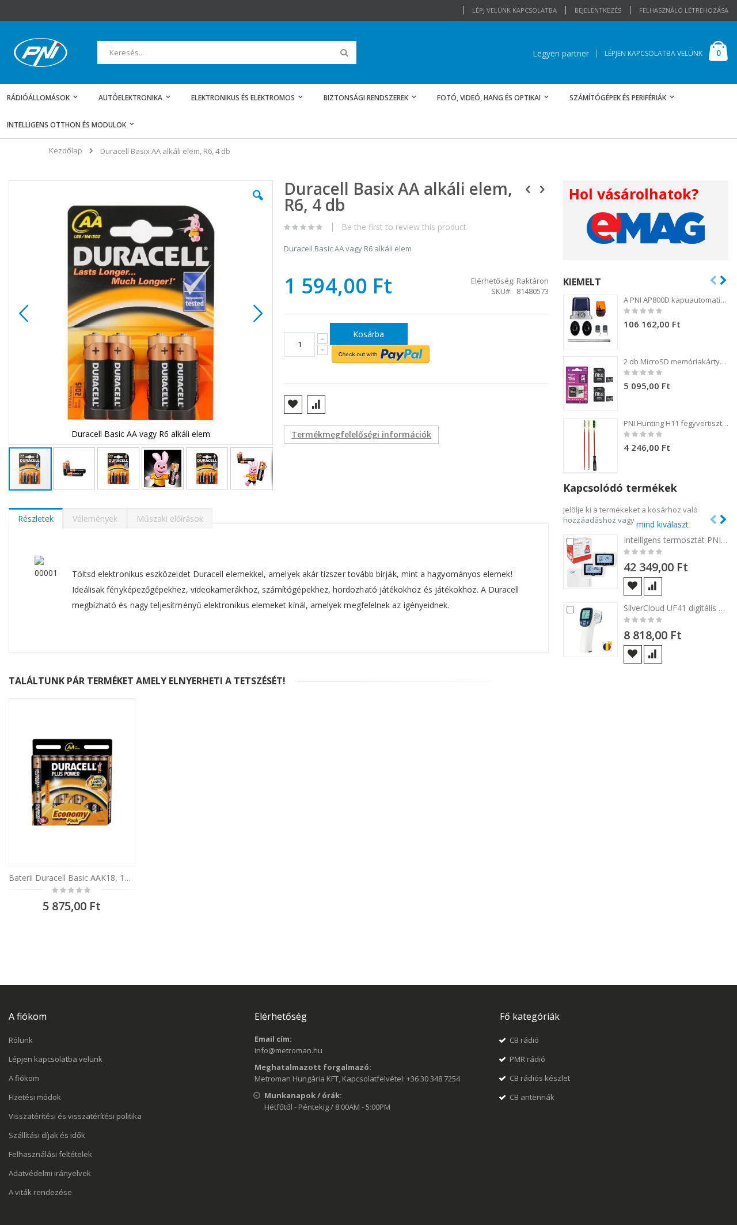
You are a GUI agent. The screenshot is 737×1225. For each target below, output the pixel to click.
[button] (258, 204)
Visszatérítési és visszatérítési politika (75, 1116)
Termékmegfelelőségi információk (361, 434)
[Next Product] (542, 188)
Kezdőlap (65, 150)
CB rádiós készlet (540, 1078)
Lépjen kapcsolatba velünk (55, 1059)
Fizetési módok (35, 1097)
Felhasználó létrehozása (683, 10)
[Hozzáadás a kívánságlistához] (633, 586)
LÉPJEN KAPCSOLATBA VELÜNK (653, 53)
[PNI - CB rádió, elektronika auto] (41, 52)
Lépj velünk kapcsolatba (514, 10)
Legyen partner (561, 53)
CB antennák (532, 1097)
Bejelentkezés (598, 10)
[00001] (36, 588)
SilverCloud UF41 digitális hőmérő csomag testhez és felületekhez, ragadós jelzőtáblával (676, 607)
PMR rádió (527, 1059)
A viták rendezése (40, 1192)
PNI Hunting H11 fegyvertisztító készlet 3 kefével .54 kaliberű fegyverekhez (676, 423)
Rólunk (21, 1040)
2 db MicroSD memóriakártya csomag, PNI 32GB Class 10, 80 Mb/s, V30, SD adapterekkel (676, 361)
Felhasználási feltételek (50, 1154)
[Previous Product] (528, 188)
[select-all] (662, 524)
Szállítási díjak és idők (47, 1135)
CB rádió (524, 1040)
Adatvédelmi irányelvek (50, 1173)
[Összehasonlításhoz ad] (653, 586)
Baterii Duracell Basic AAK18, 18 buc (72, 877)
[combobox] (226, 52)
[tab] (36, 516)
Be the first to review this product (403, 227)
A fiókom (24, 1078)
